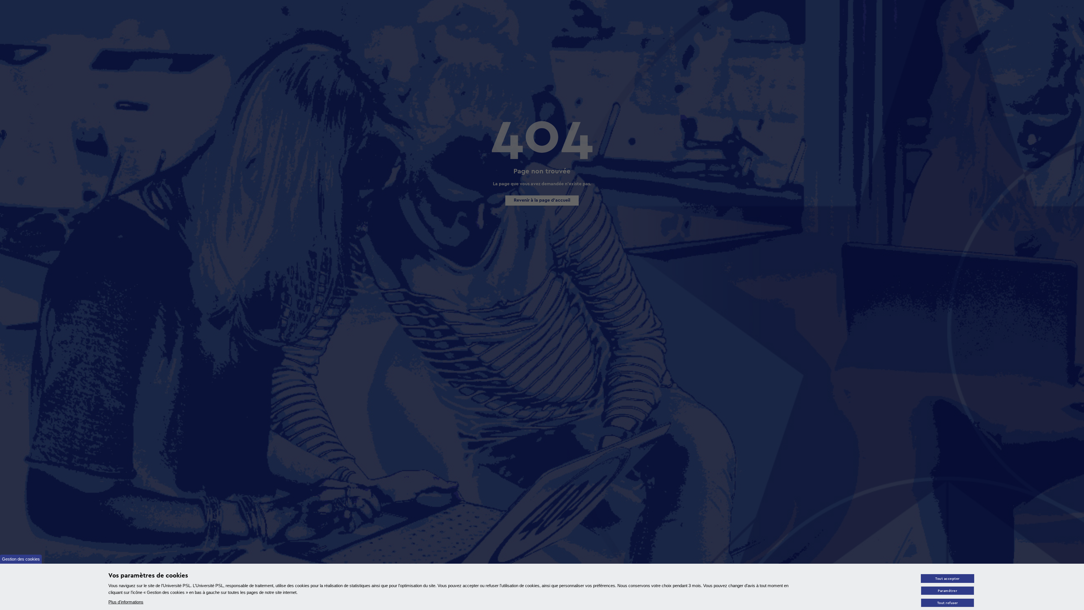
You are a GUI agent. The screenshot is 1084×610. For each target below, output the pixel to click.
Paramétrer (947, 591)
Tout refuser (947, 603)
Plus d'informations (125, 602)
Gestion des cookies (21, 559)
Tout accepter (947, 579)
